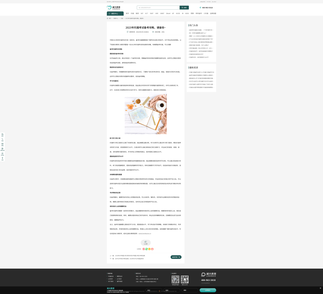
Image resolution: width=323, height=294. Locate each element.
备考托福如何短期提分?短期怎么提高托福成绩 (201, 75)
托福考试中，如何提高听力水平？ (199, 57)
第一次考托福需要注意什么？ (198, 33)
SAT (142, 13)
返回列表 (174, 257)
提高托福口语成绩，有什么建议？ (199, 45)
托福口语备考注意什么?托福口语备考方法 (201, 72)
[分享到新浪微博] (144, 249)
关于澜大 (111, 281)
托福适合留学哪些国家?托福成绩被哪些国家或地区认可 (201, 87)
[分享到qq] (152, 249)
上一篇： (127, 256)
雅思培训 (119, 276)
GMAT (162, 13)
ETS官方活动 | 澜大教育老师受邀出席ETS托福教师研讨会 (201, 42)
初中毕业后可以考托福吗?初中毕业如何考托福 (201, 81)
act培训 (119, 279)
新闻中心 (116, 18)
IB (182, 13)
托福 (132, 13)
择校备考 (199, 13)
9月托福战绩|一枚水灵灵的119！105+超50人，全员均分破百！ (201, 48)
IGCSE (178, 13)
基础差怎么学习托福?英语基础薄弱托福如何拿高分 (201, 78)
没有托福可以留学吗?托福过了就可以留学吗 (201, 84)
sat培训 (110, 279)
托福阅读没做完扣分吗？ (196, 54)
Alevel (168, 13)
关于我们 (209, 1)
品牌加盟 (213, 13)
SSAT (151, 13)
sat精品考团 (202, 1)
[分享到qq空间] (149, 249)
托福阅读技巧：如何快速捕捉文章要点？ (201, 51)
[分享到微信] (147, 249)
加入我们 (214, 1)
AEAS (187, 13)
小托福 (206, 13)
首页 (127, 13)
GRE (156, 13)
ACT (146, 13)
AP (173, 13)
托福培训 (111, 276)
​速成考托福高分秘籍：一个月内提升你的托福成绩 (201, 30)
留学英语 (119, 281)
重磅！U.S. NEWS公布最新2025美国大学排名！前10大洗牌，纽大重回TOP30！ (201, 36)
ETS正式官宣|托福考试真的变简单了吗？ (201, 39)
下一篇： (127, 259)
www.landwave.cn (145, 233)
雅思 (137, 13)
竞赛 (192, 13)
